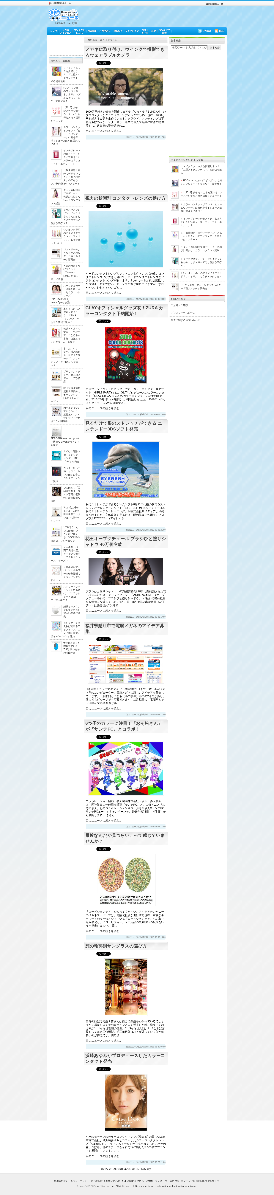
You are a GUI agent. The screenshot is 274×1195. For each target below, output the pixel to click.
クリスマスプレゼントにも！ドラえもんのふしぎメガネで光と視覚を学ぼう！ (65, 216)
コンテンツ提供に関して (194, 1180)
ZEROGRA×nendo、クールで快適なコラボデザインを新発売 (65, 442)
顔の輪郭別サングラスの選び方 (116, 945)
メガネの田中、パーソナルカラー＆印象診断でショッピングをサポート (65, 573)
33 (129, 1169)
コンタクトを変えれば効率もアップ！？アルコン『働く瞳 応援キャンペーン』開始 (65, 629)
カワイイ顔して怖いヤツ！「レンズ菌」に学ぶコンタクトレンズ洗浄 (65, 474)
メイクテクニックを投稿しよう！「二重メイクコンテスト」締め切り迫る (65, 74)
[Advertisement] (65, 45)
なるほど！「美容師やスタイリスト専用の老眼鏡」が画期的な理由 (65, 494)
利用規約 (59, 1180)
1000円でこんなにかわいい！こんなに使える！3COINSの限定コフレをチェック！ (65, 534)
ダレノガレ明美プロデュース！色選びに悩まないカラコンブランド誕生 (65, 197)
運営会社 (214, 1180)
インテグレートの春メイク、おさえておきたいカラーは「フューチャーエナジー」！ (65, 157)
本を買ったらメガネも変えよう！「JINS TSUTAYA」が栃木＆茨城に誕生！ (65, 315)
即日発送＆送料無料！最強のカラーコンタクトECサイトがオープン (65, 395)
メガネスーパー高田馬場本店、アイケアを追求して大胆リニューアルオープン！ (65, 554)
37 (144, 1169)
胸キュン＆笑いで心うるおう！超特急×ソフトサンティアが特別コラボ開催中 (65, 414)
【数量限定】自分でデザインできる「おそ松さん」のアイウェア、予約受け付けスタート (65, 177)
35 (137, 1169)
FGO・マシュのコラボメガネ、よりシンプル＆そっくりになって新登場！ (65, 94)
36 (141, 1169)
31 (121, 1169)
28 (110, 1169)
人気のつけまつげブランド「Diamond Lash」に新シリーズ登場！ (65, 272)
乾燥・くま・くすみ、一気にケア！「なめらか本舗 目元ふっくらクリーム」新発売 (65, 335)
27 (106, 1169)
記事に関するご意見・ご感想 (137, 1180)
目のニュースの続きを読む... (104, 130)
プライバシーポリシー (77, 1180)
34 (133, 1169)
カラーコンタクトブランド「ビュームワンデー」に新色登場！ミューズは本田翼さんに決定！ (201, 208)
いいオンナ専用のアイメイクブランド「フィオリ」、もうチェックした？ (65, 236)
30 (117, 1169)
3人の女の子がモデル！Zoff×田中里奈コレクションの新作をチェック (65, 514)
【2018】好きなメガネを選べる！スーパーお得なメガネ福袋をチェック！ (65, 114)
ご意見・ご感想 (179, 305)
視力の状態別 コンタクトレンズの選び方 (125, 198)
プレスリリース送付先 (183, 312)
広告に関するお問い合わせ (185, 320)
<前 (102, 1169)
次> (149, 1169)
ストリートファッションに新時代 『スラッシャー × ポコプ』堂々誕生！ (65, 593)
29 (114, 1169)
